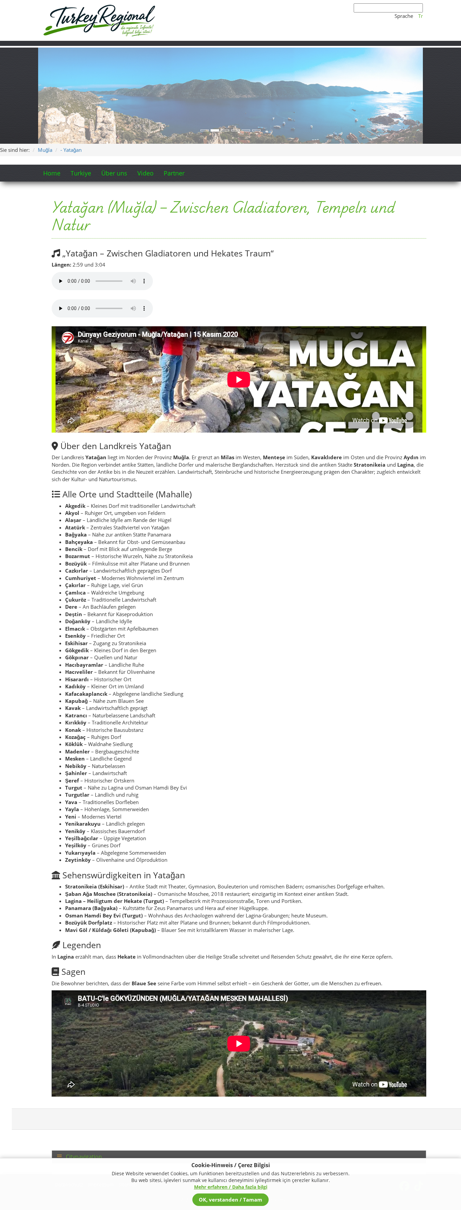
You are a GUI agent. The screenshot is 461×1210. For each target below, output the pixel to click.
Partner (174, 173)
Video (145, 173)
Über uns (114, 173)
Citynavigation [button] (83, 1157)
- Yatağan (71, 149)
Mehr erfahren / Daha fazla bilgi (230, 1187)
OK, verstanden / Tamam (230, 1199)
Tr (420, 15)
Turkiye (81, 173)
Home (51, 173)
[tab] (239, 1157)
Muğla (45, 149)
